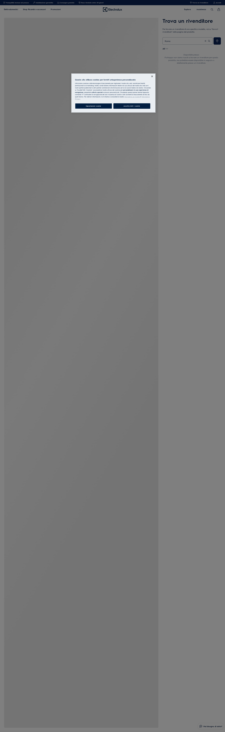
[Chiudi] (152, 76)
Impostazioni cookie (93, 106)
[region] (113, 93)
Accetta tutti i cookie (132, 106)
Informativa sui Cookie (132, 97)
